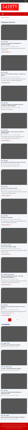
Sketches (6, 41)
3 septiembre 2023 (6, 248)
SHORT (8, 274)
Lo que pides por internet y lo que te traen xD (13, 162)
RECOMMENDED (6, 324)
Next (17, 319)
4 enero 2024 (4, 419)
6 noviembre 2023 (5, 134)
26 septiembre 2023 (6, 190)
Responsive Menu (25, 1)
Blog (2, 41)
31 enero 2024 (5, 346)
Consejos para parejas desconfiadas (10, 345)
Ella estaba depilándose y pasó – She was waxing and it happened (12, 276)
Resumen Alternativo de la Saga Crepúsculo (13, 417)
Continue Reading (5, 52)
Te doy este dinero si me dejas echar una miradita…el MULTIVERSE (12, 105)
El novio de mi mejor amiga (8, 246)
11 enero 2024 (5, 46)
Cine (5, 366)
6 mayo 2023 (4, 279)
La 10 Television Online (14, 46)
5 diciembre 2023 (5, 77)
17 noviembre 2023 (6, 107)
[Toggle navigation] (2, 14)
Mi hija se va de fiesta (7, 217)
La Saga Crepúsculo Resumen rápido (11, 368)
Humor (5, 245)
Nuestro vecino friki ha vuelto (9, 188)
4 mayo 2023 (4, 309)
